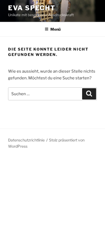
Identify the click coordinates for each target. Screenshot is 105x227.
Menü (55, 29)
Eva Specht (31, 8)
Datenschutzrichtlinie (26, 140)
